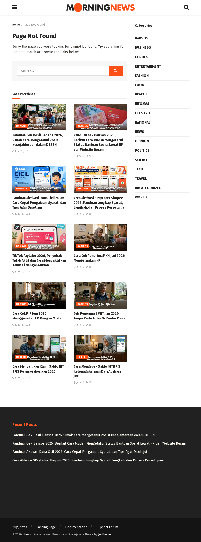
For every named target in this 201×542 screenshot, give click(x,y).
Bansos (21, 126)
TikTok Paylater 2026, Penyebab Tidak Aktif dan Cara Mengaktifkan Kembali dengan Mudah (39, 260)
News (139, 132)
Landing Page (46, 527)
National (142, 122)
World (141, 197)
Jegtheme (104, 534)
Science (141, 160)
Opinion (142, 141)
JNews (27, 534)
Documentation (76, 527)
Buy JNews (19, 527)
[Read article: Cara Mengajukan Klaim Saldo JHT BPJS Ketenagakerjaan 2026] (39, 348)
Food (139, 85)
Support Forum (107, 527)
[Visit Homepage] (100, 7)
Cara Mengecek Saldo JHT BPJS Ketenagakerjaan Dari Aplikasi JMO (97, 371)
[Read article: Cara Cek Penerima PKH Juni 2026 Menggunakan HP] (100, 237)
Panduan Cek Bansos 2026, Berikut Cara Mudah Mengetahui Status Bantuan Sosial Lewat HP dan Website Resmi (99, 443)
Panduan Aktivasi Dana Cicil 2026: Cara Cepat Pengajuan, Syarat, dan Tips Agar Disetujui (39, 203)
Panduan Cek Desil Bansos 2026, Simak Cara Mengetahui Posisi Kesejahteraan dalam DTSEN (37, 140)
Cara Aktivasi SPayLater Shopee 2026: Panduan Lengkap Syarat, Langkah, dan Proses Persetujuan (100, 203)
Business (143, 48)
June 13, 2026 (22, 151)
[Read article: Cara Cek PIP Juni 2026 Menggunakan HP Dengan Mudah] (39, 295)
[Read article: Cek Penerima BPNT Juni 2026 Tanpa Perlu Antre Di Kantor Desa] (100, 295)
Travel (141, 179)
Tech (139, 169)
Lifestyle (143, 113)
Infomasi (22, 188)
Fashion (142, 76)
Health (21, 357)
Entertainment (148, 66)
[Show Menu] (14, 7)
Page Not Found (34, 24)
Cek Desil (143, 57)
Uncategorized (148, 188)
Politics (142, 150)
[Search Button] (186, 7)
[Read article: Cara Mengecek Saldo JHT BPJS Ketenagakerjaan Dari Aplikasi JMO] (100, 348)
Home (16, 24)
